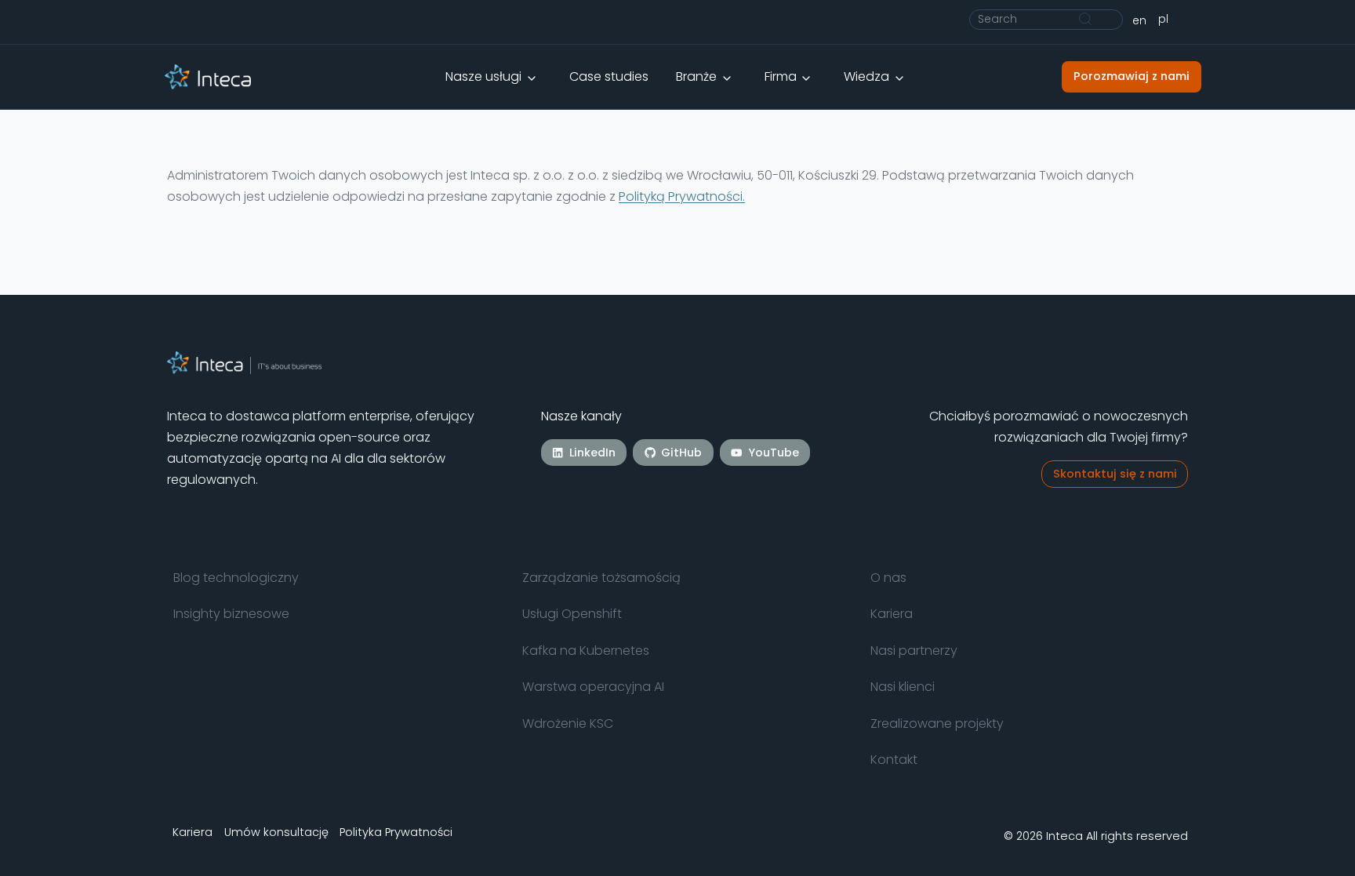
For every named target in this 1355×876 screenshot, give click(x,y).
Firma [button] (781, 76)
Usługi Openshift (572, 614)
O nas (888, 578)
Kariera (891, 614)
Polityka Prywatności (396, 831)
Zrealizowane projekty (937, 723)
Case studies (608, 76)
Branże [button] (696, 76)
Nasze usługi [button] (483, 76)
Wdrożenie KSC (567, 723)
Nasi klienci (902, 687)
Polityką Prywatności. (682, 196)
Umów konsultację (276, 831)
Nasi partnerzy (913, 651)
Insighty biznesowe (231, 614)
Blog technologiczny (236, 578)
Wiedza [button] (866, 76)
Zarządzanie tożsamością (601, 578)
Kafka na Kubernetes (585, 651)
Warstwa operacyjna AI (593, 687)
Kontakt (893, 760)
